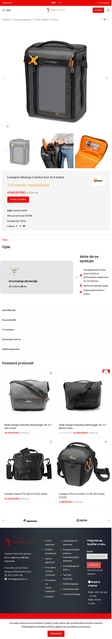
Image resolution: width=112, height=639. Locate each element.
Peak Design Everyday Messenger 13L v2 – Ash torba (28, 426)
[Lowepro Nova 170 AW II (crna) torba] (28, 464)
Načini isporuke (71, 589)
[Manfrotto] (30, 520)
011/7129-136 (15, 575)
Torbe (55, 19)
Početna (6, 19)
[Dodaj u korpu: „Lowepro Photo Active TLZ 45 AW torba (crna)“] (105, 441)
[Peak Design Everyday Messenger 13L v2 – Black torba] (83, 395)
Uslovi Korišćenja (71, 594)
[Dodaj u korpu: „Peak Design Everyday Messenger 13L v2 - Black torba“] (105, 372)
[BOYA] (82, 520)
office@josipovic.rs (17, 578)
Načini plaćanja (70, 583)
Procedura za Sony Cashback (50, 571)
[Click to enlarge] (7, 126)
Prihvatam (56, 633)
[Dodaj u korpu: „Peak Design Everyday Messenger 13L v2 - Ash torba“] (51, 372)
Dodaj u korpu (18, 199)
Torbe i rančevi (41, 19)
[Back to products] (104, 19)
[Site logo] (56, 9)
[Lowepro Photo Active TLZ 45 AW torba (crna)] (83, 464)
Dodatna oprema (22, 19)
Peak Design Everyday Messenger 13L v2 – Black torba (83, 426)
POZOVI (98, 10)
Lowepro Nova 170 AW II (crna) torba (25, 494)
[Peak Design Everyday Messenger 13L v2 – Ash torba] (28, 395)
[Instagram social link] (20, 226)
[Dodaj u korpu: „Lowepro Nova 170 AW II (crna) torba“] (51, 441)
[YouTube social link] (24, 226)
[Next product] (108, 19)
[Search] (108, 10)
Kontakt (49, 596)
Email (89, 551)
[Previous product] (101, 19)
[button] (5, 78)
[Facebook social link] (17, 226)
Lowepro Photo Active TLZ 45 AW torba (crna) (81, 495)
